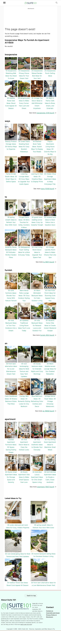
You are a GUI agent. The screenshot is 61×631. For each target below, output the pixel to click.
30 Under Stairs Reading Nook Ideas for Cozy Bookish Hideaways (24, 147)
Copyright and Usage (53, 613)
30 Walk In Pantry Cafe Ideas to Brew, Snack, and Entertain (50, 103)
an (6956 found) (48, 411)
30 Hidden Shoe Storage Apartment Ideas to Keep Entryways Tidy (50, 179)
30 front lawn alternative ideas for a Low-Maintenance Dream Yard (11, 369)
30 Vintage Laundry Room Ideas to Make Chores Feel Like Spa (50, 252)
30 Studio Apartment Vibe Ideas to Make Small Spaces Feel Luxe (24, 477)
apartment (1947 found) (45, 487)
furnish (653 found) (47, 335)
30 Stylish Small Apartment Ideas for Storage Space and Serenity (11, 477)
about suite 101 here (26, 624)
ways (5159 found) (47, 189)
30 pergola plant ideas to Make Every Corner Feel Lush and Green (24, 103)
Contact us (49, 611)
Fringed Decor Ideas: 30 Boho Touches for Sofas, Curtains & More (24, 222)
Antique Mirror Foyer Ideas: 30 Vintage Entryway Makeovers (50, 401)
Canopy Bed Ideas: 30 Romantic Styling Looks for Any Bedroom (24, 401)
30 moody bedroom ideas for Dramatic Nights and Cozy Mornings (37, 369)
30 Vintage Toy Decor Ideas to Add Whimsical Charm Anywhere (37, 103)
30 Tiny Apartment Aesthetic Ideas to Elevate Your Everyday (37, 445)
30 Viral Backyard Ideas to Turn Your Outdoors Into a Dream (11, 325)
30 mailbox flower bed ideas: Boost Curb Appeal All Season (11, 103)
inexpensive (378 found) (45, 113)
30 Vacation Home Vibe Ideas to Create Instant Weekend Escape (50, 325)
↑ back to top (31, 595)
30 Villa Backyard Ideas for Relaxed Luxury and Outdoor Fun (37, 325)
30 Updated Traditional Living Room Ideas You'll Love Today (24, 325)
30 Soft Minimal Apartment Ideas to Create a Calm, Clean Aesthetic (50, 477)
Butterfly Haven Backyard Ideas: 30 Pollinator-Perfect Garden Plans (11, 252)
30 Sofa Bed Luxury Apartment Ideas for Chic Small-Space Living (37, 477)
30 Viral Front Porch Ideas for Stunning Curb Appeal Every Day (50, 296)
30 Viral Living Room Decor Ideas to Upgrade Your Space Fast (37, 252)
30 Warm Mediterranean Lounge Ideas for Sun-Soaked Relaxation (50, 369)
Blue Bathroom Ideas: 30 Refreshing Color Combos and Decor (37, 401)
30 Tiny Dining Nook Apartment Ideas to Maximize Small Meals (50, 445)
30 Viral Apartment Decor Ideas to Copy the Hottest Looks (24, 445)
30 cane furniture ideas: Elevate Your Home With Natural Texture (11, 296)
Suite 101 (35, 603)
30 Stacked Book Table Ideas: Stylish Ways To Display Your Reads (37, 147)
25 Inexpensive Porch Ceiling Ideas (49, 73)
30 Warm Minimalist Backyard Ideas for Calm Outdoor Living (37, 296)
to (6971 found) (48, 262)
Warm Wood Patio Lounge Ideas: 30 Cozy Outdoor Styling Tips (24, 296)
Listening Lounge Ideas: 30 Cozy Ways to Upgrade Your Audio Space (24, 179)
